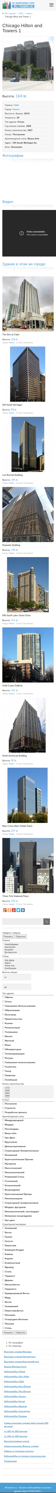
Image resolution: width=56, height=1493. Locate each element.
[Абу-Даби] (28, 960)
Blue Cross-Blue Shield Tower (17, 826)
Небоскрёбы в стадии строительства (25, 1456)
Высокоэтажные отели (16, 1441)
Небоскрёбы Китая (14, 1401)
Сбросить (21, 936)
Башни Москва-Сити (15, 1366)
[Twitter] (18, 910)
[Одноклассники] (9, 910)
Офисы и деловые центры (19, 1451)
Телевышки (10, 1461)
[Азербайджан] (28, 944)
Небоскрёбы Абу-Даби (16, 1376)
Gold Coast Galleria (12, 685)
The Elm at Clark (10, 334)
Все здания (10, 13)
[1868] (28, 1095)
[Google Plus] (5, 910)
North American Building (14, 755)
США (21, 13)
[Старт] (46, 921)
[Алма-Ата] (28, 965)
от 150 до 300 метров (15, 1436)
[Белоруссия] (28, 952)
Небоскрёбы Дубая (14, 1371)
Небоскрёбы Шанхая (15, 1406)
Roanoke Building (11, 545)
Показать (8, 936)
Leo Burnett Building (12, 475)
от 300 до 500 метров (15, 1431)
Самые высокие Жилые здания (21, 1446)
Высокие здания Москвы (18, 1351)
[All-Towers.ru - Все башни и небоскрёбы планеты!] (18, 5)
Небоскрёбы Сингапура (17, 1411)
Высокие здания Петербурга (19, 1356)
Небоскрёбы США (14, 1381)
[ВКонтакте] (23, 910)
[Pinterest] (14, 910)
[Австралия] (28, 947)
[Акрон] (28, 963)
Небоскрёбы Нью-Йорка (17, 1386)
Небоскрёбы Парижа (15, 1416)
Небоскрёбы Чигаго (15, 1396)
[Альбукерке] (28, 968)
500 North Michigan (12, 404)
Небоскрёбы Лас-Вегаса (17, 1391)
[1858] (28, 1090)
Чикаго (29, 13)
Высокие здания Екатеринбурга (21, 1361)
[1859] (28, 1093)
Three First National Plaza (15, 896)
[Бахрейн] (28, 949)
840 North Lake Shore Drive (16, 615)
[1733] (28, 1088)
